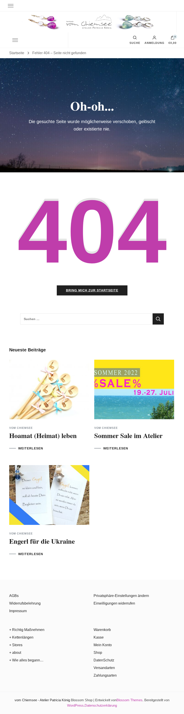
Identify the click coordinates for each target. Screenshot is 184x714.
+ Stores (15, 645)
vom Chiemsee (21, 428)
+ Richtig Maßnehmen (26, 630)
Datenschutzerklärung (101, 705)
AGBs (14, 596)
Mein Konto (103, 645)
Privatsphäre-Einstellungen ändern (121, 596)
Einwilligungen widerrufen (114, 603)
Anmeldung (154, 42)
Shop (98, 652)
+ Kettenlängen (21, 637)
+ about (15, 652)
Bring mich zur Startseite (92, 290)
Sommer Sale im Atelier (128, 435)
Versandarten (104, 668)
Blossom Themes (129, 700)
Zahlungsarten (105, 675)
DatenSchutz (104, 660)
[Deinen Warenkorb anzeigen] (172, 39)
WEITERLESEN (30, 448)
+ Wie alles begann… (26, 660)
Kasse (99, 637)
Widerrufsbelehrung (25, 603)
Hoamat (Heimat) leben (43, 435)
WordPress (75, 705)
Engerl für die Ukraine (42, 541)
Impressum (18, 611)
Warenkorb (102, 630)
